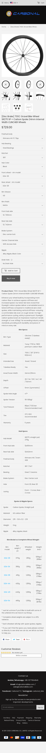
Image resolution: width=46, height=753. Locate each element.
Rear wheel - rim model (11, 182)
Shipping (29, 718)
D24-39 (7, 575)
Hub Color (5, 163)
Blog (18, 723)
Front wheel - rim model (11, 172)
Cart (42, 3)
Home (4, 27)
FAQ (13, 718)
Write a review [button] (21, 655)
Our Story (6, 718)
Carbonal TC (16, 691)
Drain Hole (6, 260)
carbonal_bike (38, 691)
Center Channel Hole (10, 240)
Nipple (4, 250)
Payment (20, 718)
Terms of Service (34, 720)
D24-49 (7, 592)
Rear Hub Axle (7, 221)
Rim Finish (5, 201)
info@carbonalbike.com (25, 684)
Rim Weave (6, 192)
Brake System (7, 231)
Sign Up (40, 707)
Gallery (24, 723)
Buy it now (11, 278)
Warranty (37, 718)
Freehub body (7, 134)
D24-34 (7, 566)
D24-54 (7, 600)
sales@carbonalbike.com (23, 687)
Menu (6, 3)
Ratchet (5, 153)
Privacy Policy (21, 720)
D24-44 (7, 583)
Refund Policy (9, 720)
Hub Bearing (6, 143)
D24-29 (7, 558)
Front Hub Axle (7, 211)
